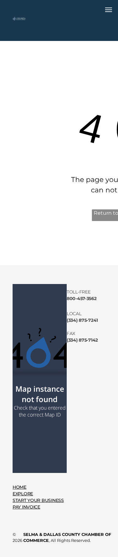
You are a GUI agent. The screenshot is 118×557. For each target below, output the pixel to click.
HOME (19, 487)
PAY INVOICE (26, 507)
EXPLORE (23, 494)
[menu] (108, 9)
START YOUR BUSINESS (38, 500)
